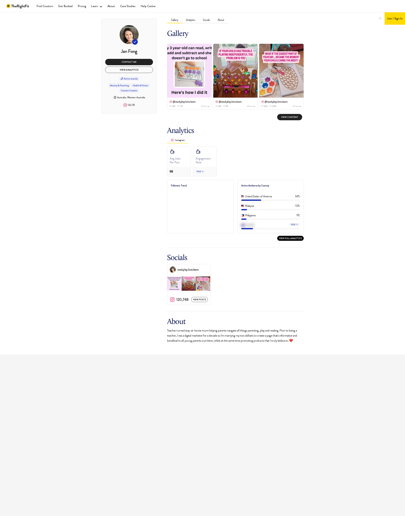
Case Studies (128, 6)
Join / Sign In (394, 18)
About (111, 6)
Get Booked (65, 6)
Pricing (82, 6)
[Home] (17, 6)
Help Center (148, 6)
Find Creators (45, 6)
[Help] (380, 18)
